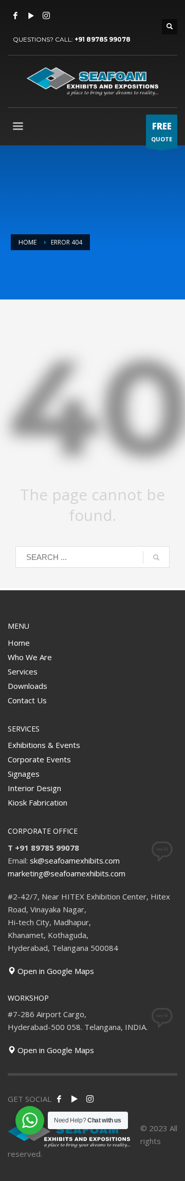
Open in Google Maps (54, 971)
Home (19, 643)
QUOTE (161, 131)
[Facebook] (15, 15)
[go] (156, 557)
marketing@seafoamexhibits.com (66, 873)
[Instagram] (46, 15)
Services (23, 671)
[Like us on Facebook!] (59, 1099)
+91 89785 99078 (103, 39)
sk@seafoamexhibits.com (75, 860)
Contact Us (27, 700)
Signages (24, 773)
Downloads (27, 686)
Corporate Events (39, 759)
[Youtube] (31, 15)
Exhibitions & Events (44, 745)
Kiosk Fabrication (37, 802)
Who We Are (30, 657)
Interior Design (34, 788)
